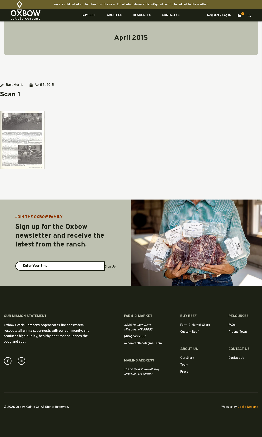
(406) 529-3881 (135, 336)
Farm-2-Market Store (195, 325)
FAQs (232, 325)
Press (184, 372)
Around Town (237, 332)
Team (184, 365)
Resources (142, 15)
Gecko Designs (248, 407)
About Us (114, 15)
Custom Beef (189, 332)
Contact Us (171, 15)
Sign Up (110, 267)
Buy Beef (89, 15)
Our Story (187, 358)
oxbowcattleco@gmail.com (143, 343)
